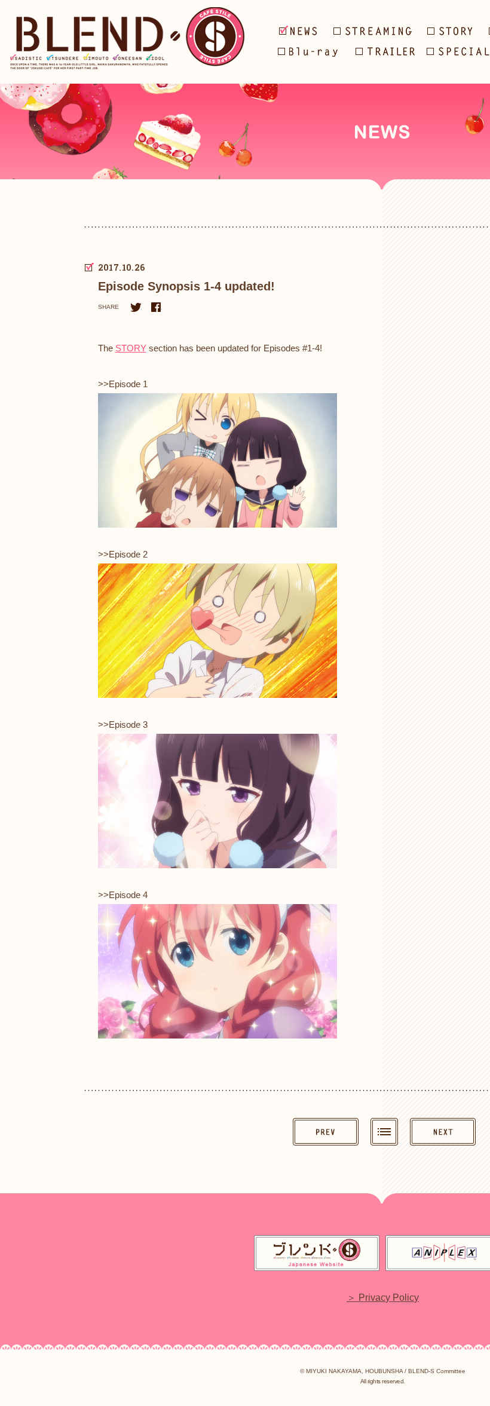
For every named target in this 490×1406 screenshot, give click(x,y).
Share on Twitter (136, 307)
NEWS (298, 30)
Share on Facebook (156, 307)
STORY (130, 348)
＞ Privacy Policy (383, 1298)
